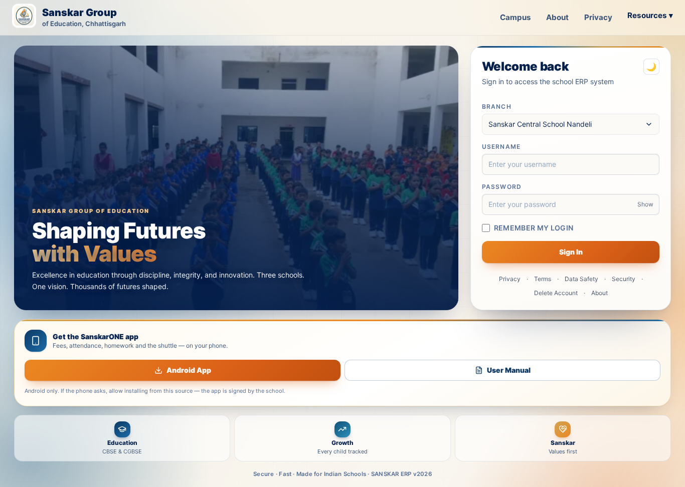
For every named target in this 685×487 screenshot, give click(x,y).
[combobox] (571, 124)
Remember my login (534, 227)
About (557, 17)
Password (502, 186)
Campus (515, 17)
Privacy (598, 17)
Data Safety (581, 279)
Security (623, 279)
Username (501, 146)
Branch (496, 106)
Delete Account (556, 293)
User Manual (509, 370)
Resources (650, 15)
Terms (542, 279)
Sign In (571, 252)
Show (645, 204)
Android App (188, 370)
